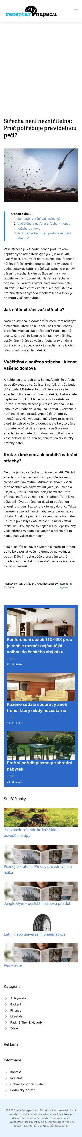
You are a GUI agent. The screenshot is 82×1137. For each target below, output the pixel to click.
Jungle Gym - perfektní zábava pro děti (37, 903)
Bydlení (64, 587)
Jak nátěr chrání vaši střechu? (38, 218)
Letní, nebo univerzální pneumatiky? (35, 934)
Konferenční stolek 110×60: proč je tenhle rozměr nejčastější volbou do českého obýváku (39, 645)
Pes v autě (13, 965)
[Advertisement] (41, 65)
